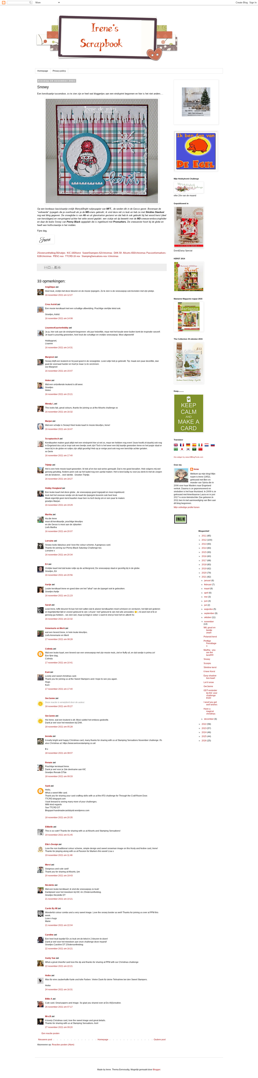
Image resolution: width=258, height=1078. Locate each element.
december (209, 719)
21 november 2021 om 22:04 (59, 925)
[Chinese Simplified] (201, 450)
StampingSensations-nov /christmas (100, 256)
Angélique (50, 287)
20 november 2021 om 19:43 (59, 875)
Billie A (48, 999)
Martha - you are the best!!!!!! (210, 652)
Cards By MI (51, 908)
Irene (196, 469)
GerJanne (50, 698)
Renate (48, 762)
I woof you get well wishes (210, 703)
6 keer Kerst (209, 671)
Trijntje (48, 465)
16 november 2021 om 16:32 (59, 412)
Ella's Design (51, 844)
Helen (48, 380)
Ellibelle (49, 827)
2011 (204, 536)
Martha (48, 514)
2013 (204, 544)
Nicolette (49, 885)
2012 (204, 540)
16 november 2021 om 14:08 (59, 318)
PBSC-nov (58, 256)
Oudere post (160, 1039)
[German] (189, 445)
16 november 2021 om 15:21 (59, 394)
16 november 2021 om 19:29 (59, 505)
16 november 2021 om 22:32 (59, 619)
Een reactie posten (50, 1033)
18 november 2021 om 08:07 (59, 753)
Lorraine (49, 541)
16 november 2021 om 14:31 (59, 347)
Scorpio (207, 663)
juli (205, 605)
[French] (183, 445)
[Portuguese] (176, 450)
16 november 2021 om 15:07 (59, 371)
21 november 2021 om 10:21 (59, 899)
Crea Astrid (51, 304)
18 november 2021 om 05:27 (59, 706)
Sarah (48, 605)
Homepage (42, 71)
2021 (204, 577)
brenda (48, 736)
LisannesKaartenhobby (56, 328)
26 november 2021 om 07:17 (59, 1007)
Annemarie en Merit (55, 628)
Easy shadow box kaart (210, 676)
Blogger (156, 1069)
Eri (46, 564)
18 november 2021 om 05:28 (59, 727)
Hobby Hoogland (53, 488)
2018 (204, 564)
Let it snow (209, 682)
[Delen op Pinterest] (59, 267)
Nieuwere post (45, 1039)
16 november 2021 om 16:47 (59, 429)
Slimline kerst (210, 667)
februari (208, 584)
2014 (204, 548)
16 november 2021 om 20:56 (59, 575)
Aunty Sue (50, 958)
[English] (176, 445)
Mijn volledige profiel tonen (187, 507)
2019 (204, 568)
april (206, 593)
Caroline (49, 935)
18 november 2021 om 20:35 (59, 817)
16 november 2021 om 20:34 (59, 554)
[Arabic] (195, 450)
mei (206, 597)
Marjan (48, 421)
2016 (204, 556)
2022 (204, 724)
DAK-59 (118, 253)
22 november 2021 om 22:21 (59, 966)
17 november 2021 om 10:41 (59, 662)
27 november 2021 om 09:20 (59, 1027)
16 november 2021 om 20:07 (59, 531)
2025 (204, 736)
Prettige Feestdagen (210, 643)
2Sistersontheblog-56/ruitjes (51, 253)
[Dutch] (207, 445)
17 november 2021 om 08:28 (59, 639)
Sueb (47, 786)
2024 (204, 732)
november (209, 621)
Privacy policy (59, 71)
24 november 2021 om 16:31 (59, 989)
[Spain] (195, 445)
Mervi (48, 864)
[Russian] (213, 445)
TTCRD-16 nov (72, 256)
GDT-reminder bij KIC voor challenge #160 (210, 694)
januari (207, 580)
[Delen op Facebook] (56, 267)
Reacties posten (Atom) (63, 1044)
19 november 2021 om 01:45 (59, 835)
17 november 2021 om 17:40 (59, 689)
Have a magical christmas (209, 711)
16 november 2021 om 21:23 (59, 595)
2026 (204, 740)
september (209, 613)
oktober (208, 617)
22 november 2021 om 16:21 (59, 948)
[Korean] (189, 450)
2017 (204, 560)
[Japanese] (183, 450)
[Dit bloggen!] (49, 267)
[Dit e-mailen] (46, 267)
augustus (208, 609)
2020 (204, 573)
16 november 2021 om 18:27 (59, 479)
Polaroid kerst (210, 636)
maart (207, 588)
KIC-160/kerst (74, 253)
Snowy (207, 659)
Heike (48, 975)
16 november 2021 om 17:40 (59, 455)
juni (206, 601)
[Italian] (201, 445)
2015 (204, 552)
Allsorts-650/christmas (134, 253)
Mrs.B (48, 1016)
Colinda (49, 649)
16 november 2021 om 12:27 (59, 295)
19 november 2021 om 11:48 (58, 855)
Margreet (49, 357)
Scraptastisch (52, 438)
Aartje (48, 584)
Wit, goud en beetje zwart (210, 630)
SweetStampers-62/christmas (97, 253)
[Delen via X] (52, 267)
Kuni (47, 672)
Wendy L (49, 404)
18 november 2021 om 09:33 (59, 776)
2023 (204, 728)
